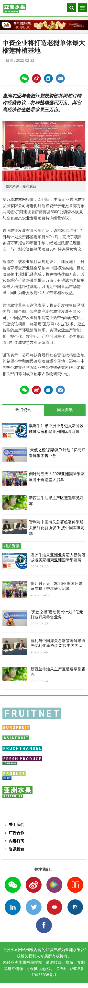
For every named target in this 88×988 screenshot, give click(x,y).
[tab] (23, 410)
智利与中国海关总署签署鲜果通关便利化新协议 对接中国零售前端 (57, 528)
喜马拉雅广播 (75, 885)
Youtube (54, 907)
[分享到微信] (24, 78)
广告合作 (16, 833)
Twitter (34, 907)
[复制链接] (48, 78)
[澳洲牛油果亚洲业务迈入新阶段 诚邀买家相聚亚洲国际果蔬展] (14, 430)
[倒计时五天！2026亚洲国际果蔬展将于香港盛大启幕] (14, 478)
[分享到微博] (36, 78)
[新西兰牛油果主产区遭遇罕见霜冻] (14, 502)
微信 (13, 885)
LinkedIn (13, 907)
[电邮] (60, 78)
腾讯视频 (54, 885)
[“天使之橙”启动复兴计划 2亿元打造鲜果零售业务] (14, 454)
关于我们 (16, 824)
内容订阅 (16, 841)
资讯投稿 (16, 849)
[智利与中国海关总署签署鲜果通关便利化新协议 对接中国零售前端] (14, 526)
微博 (34, 885)
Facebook (44, 925)
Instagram (75, 907)
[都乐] (44, 25)
